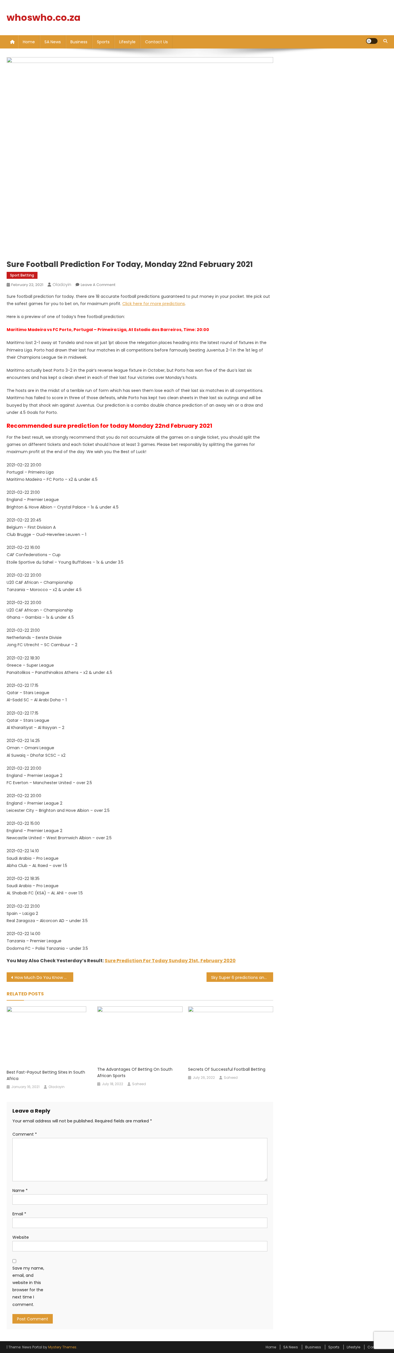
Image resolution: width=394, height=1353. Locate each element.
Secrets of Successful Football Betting (226, 1069)
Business (78, 42)
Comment (24, 1134)
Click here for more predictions (153, 304)
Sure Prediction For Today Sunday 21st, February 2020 (170, 960)
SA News (52, 42)
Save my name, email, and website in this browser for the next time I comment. (28, 1286)
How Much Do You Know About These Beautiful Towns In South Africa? (44, 977)
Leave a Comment (98, 284)
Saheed (139, 1083)
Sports (103, 42)
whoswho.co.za (43, 17)
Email (19, 1214)
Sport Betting (22, 275)
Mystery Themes (62, 1347)
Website (20, 1237)
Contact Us (156, 42)
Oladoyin (61, 284)
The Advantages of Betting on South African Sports (134, 1072)
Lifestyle (127, 42)
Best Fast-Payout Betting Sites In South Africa (46, 1075)
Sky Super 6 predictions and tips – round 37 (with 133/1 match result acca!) (242, 977)
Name (20, 1190)
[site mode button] (372, 41)
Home (29, 42)
